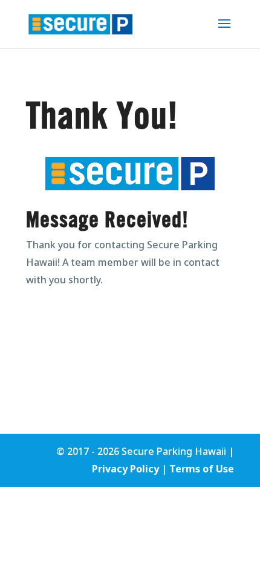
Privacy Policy (125, 468)
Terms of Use (201, 468)
